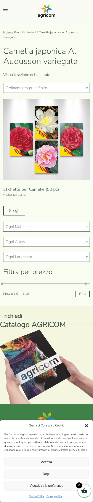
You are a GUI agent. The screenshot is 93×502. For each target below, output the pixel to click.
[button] (86, 425)
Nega (46, 474)
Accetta (46, 462)
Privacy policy (54, 496)
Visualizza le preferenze (46, 485)
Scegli (14, 210)
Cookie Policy (36, 496)
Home (7, 32)
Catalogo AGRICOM (33, 324)
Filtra (82, 294)
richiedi (13, 316)
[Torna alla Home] (46, 11)
